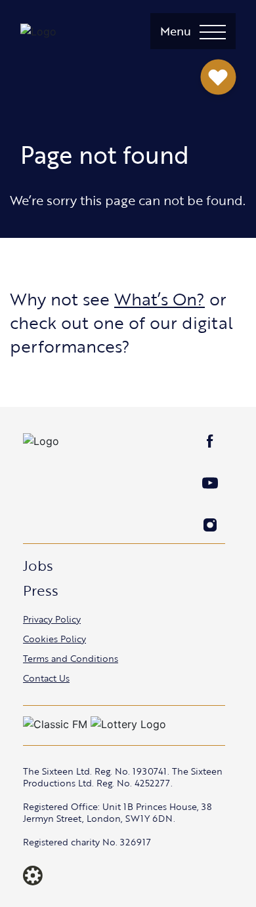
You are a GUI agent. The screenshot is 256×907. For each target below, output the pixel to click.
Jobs (38, 565)
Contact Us (46, 678)
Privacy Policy (52, 619)
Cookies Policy (54, 639)
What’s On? (159, 298)
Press (40, 590)
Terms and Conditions (70, 658)
